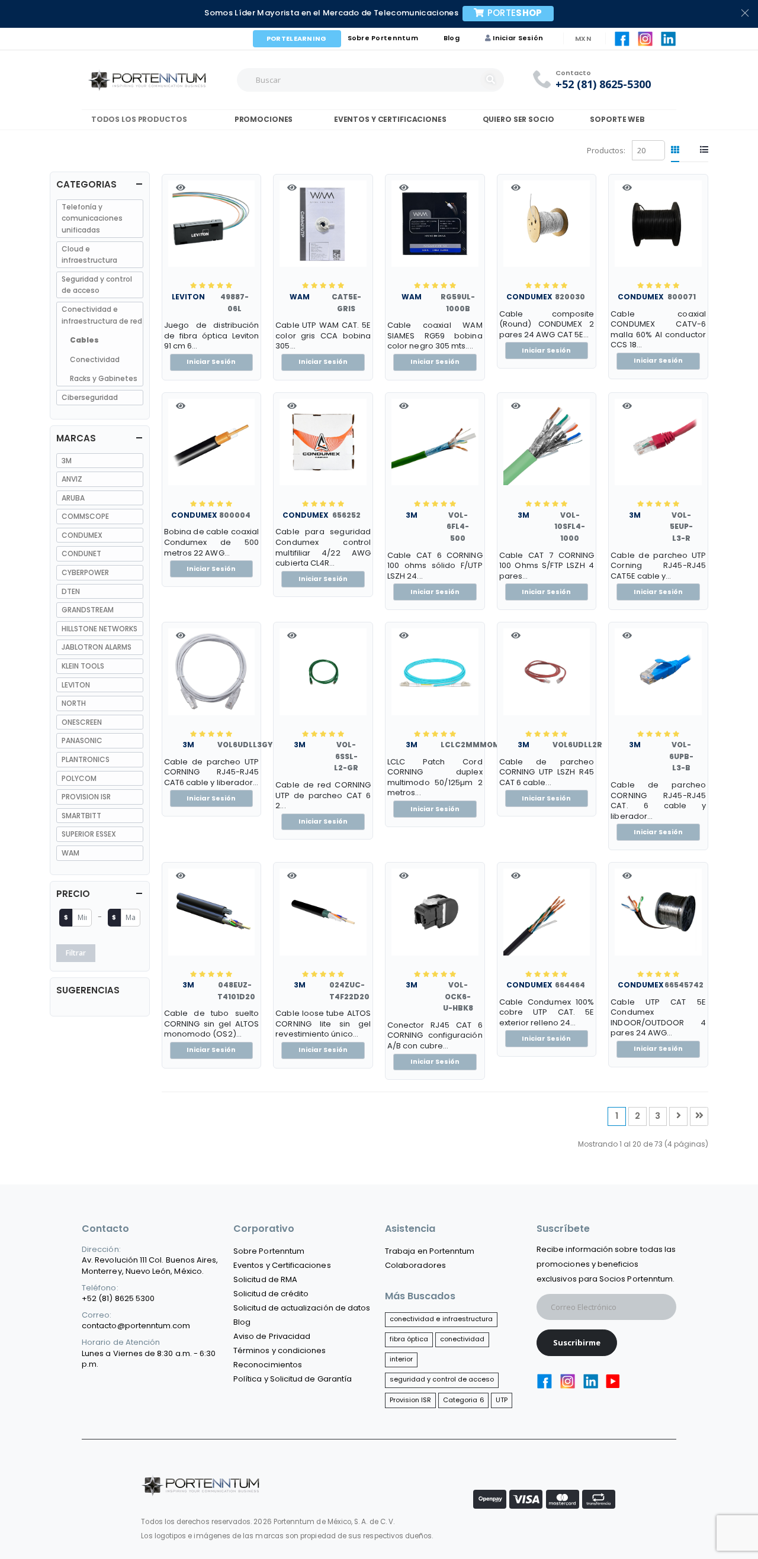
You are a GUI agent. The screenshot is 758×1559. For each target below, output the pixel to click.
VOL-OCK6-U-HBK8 (458, 996)
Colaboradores (415, 1265)
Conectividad (95, 359)
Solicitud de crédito (271, 1293)
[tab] (675, 150)
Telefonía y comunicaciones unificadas (92, 218)
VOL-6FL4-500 (458, 526)
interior (401, 1359)
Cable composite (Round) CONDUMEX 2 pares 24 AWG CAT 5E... (547, 324)
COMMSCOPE (85, 516)
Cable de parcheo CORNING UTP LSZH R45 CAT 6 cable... (547, 772)
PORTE (514, 12)
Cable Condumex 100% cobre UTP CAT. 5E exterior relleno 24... (547, 1012)
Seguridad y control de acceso (97, 285)
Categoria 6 (463, 1400)
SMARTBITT (81, 816)
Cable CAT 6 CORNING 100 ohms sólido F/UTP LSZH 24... (435, 566)
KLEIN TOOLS (83, 666)
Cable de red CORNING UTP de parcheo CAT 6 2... (323, 795)
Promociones (262, 119)
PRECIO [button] (73, 893)
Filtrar (76, 953)
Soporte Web (617, 119)
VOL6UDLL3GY (244, 745)
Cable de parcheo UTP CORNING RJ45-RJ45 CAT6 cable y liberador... (211, 772)
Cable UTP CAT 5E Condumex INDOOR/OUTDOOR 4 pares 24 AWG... (658, 1017)
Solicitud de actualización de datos (301, 1307)
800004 (234, 515)
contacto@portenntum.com (136, 1325)
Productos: (606, 150)
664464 (570, 985)
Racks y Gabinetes (103, 378)
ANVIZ (72, 479)
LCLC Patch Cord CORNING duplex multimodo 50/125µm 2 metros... (435, 777)
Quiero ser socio (518, 119)
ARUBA (73, 498)
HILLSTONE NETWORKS (99, 629)
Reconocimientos (267, 1364)
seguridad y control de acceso (442, 1379)
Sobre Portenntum (383, 38)
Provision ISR (411, 1400)
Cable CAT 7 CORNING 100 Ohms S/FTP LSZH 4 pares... (547, 566)
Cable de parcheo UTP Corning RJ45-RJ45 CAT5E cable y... (658, 566)
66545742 (684, 985)
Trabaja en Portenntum (429, 1251)
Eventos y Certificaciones (388, 119)
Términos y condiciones (279, 1350)
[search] (492, 80)
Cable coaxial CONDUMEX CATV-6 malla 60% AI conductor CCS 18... (658, 329)
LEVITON (188, 297)
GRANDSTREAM (88, 610)
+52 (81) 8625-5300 (603, 84)
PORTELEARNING (296, 38)
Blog (452, 38)
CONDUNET (81, 553)
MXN (583, 38)
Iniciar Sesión (518, 38)
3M (411, 515)
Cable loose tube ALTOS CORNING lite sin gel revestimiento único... (323, 1024)
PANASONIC (82, 740)
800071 (681, 297)
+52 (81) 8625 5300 (118, 1298)
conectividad (462, 1339)
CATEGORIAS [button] (86, 184)
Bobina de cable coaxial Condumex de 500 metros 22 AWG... (211, 542)
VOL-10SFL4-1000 (569, 526)
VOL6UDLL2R (577, 745)
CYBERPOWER (85, 572)
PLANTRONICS (86, 759)
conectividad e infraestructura (441, 1319)
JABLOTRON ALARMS (96, 647)
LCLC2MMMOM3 (473, 745)
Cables (84, 340)
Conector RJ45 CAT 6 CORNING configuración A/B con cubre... (435, 1035)
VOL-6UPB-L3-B (681, 756)
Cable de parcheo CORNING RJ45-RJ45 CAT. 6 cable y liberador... (658, 800)
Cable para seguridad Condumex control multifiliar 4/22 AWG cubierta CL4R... (323, 547)
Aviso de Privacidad (271, 1336)
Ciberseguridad (90, 397)
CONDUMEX (529, 297)
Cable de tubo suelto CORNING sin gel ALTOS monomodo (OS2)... (211, 1024)
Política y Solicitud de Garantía (292, 1378)
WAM (300, 297)
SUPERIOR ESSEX (89, 834)
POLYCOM (79, 778)
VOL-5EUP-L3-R (681, 526)
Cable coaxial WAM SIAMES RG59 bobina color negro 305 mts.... (435, 335)
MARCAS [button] (76, 438)
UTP (502, 1400)
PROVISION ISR (86, 797)
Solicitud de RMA (265, 1279)
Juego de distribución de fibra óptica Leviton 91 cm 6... (211, 335)
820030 (570, 297)
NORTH (74, 703)
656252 (346, 515)
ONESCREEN (82, 722)
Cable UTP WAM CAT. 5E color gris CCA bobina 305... (323, 335)
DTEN (71, 591)
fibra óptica (409, 1339)
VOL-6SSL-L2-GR (346, 756)
